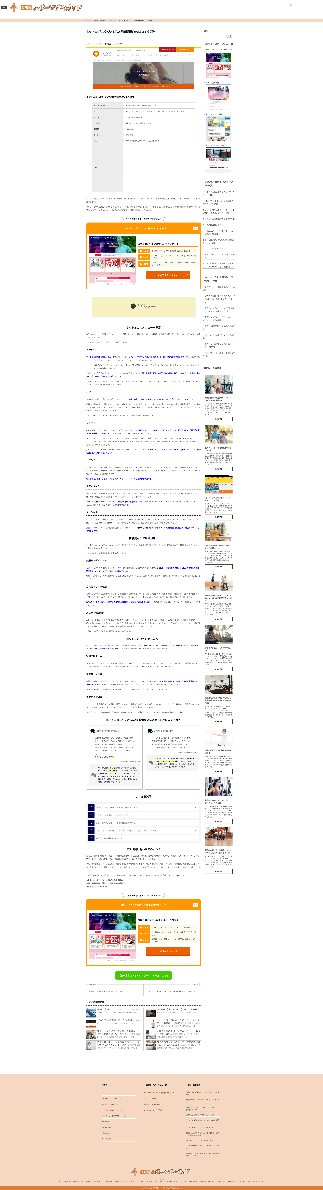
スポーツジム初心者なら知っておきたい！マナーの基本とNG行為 (178, 1022)
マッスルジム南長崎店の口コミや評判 (219, 218)
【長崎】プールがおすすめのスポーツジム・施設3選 (219, 346)
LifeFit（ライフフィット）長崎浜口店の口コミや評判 (218, 203)
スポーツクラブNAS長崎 (152, 1104)
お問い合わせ (106, 1133)
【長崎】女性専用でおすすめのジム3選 (218, 328)
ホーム (104, 1093)
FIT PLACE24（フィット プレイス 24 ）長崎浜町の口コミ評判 (218, 232)
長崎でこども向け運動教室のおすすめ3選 (219, 289)
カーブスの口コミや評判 (213, 224)
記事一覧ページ (107, 1127)
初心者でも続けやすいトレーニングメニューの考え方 (218, 801)
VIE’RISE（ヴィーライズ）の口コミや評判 (178, 1009)
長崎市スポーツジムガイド (161, 1188)
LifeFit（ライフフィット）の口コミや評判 (118, 1009)
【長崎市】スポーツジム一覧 (111, 1098)
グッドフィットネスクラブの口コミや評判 (219, 256)
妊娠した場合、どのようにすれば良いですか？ (113, 822)
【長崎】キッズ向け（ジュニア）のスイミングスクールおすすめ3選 (219, 310)
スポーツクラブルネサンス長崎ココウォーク (159, 1093)
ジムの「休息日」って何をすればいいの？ (200, 1128)
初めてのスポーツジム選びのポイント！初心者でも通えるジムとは (118, 1043)
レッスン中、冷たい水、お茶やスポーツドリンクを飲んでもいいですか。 (124, 830)
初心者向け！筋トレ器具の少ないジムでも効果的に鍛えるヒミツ (218, 851)
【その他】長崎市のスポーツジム (113, 1110)
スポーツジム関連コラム (110, 1104)
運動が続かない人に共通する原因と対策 (199, 1140)
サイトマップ (106, 1139)
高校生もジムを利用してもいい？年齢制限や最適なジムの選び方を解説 (218, 700)
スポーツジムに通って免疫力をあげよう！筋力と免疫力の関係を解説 (118, 1032)
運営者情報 (105, 1121)
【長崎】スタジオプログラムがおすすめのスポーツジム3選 (219, 319)
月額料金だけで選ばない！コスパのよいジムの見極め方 (218, 398)
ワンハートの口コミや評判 (214, 248)
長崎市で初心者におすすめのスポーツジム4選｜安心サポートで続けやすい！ (219, 299)
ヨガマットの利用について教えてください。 (111, 815)
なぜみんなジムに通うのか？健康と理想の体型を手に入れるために (178, 1043)
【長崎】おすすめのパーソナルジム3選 (218, 336)
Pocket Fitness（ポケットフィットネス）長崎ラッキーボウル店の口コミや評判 (219, 265)
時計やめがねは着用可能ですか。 (107, 838)
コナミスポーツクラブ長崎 (153, 1110)
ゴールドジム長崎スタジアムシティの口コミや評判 (219, 193)
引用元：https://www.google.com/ (130, 761)
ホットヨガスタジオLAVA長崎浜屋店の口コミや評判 (218, 241)
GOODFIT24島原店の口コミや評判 (114, 1020)
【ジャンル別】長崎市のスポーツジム (114, 1116)
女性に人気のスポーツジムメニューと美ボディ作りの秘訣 (178, 1032)
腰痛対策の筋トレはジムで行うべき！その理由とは (218, 546)
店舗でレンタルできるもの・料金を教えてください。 (115, 807)
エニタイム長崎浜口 (150, 1098)
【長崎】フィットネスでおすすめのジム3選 (219, 355)
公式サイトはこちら (167, 274)
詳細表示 (152, 306)
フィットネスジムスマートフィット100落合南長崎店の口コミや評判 (218, 211)
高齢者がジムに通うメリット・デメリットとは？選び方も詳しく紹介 (218, 598)
